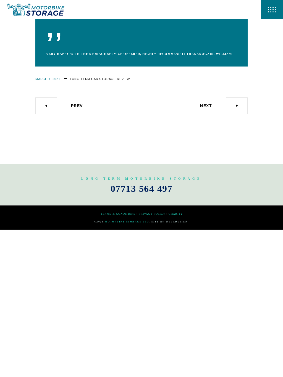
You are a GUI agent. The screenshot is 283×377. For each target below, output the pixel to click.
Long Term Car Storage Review (100, 79)
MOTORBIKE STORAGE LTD (127, 222)
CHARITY (176, 213)
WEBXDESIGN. (177, 222)
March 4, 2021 (47, 79)
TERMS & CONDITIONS (118, 213)
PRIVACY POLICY (152, 213)
